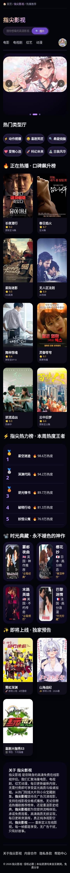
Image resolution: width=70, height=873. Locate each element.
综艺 (29, 42)
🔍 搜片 (40, 31)
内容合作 (30, 853)
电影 (6, 42)
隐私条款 (45, 853)
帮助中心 (60, 853)
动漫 (39, 42)
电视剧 (17, 42)
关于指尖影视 (12, 853)
